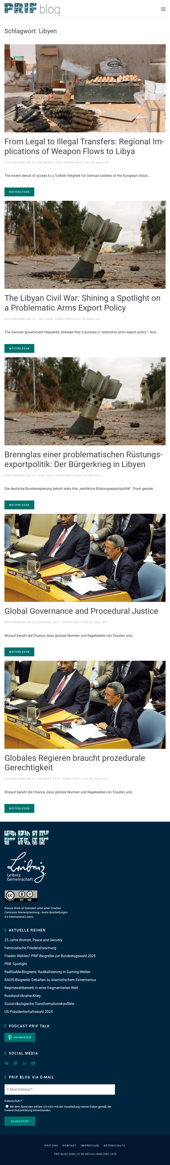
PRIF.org (51, 1145)
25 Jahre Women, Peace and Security (33, 940)
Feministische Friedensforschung (30, 948)
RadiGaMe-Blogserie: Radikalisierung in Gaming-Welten (47, 972)
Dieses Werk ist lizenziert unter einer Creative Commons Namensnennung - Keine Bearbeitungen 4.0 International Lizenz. (36, 912)
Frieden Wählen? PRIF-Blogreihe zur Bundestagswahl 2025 (50, 956)
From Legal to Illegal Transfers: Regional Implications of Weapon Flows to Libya (84, 146)
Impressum (90, 1145)
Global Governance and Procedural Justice (81, 611)
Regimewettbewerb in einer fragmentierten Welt (41, 988)
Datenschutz (115, 1145)
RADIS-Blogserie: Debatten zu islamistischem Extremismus (50, 980)
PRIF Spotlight (15, 964)
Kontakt (69, 1145)
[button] (163, 9)
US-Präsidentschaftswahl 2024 (28, 1012)
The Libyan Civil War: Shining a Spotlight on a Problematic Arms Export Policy (82, 303)
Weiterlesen (19, 191)
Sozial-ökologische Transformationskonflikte (39, 1004)
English (102, 162)
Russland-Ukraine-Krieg (22, 996)
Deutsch (94, 475)
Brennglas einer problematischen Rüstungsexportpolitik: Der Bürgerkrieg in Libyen (83, 459)
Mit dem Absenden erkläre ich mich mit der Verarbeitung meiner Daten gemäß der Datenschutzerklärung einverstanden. (57, 1108)
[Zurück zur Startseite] (32, 9)
